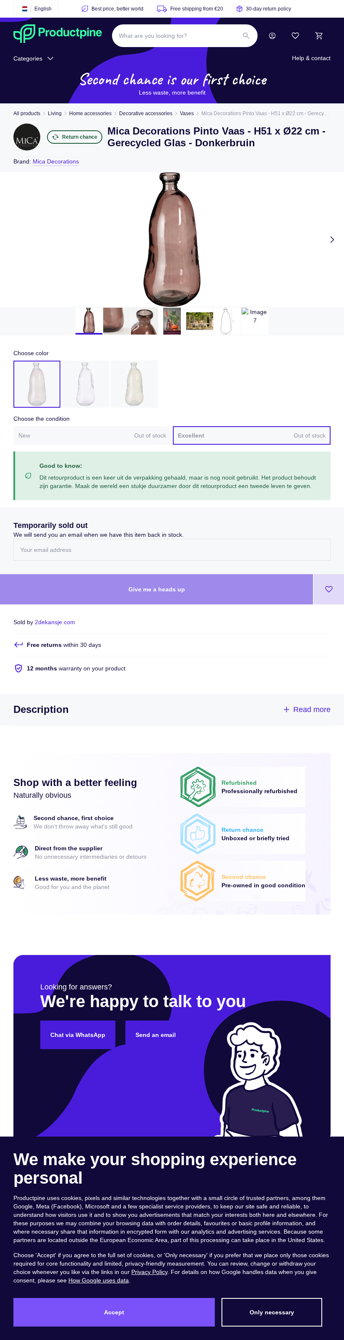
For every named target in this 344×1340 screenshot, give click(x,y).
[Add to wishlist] (329, 589)
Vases (187, 113)
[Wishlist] (295, 36)
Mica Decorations (56, 161)
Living (55, 113)
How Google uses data (98, 1280)
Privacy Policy (149, 1272)
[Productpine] (57, 36)
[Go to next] (332, 239)
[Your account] (272, 36)
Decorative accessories (145, 113)
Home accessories (90, 113)
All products (26, 113)
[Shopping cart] (319, 36)
